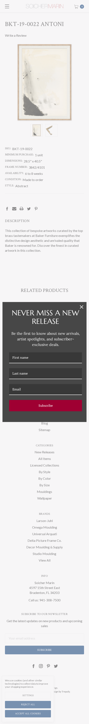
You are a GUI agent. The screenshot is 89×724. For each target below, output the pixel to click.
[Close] (82, 307)
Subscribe (45, 405)
